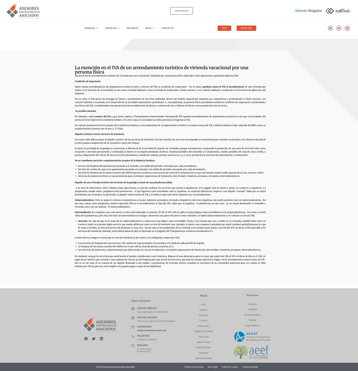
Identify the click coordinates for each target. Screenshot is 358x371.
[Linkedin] (347, 28)
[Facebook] (330, 28)
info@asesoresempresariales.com (151, 330)
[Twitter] (338, 28)
